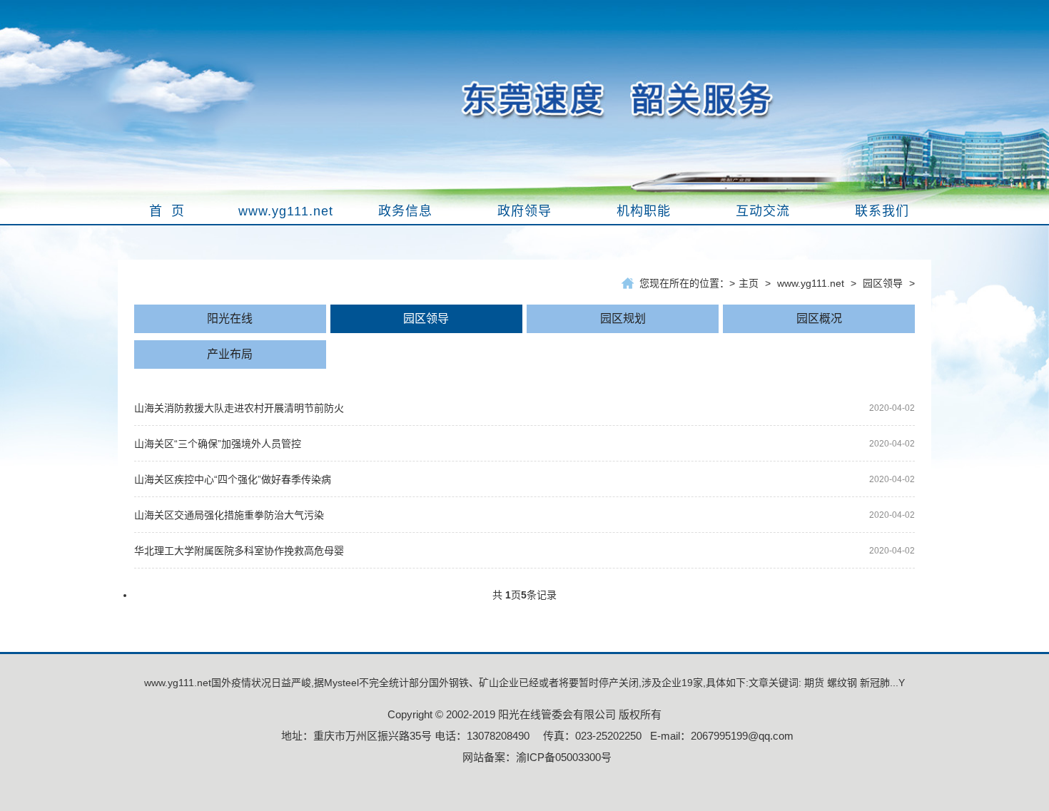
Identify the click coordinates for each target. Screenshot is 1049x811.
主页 (749, 283)
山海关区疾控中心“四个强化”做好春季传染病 (232, 479)
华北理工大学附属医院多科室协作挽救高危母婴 (239, 550)
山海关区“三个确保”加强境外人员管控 (217, 443)
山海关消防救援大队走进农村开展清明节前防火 (239, 408)
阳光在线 (230, 318)
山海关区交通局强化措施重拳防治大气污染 (229, 515)
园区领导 (883, 283)
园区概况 (819, 318)
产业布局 (230, 354)
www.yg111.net (810, 283)
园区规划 (623, 318)
